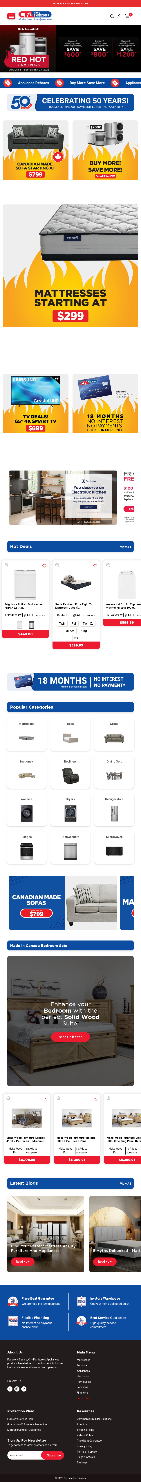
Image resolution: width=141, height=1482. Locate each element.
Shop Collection (70, 1037)
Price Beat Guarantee (89, 1440)
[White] (19, 625)
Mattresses (83, 1359)
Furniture (82, 1365)
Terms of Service (87, 1451)
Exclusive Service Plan (20, 1418)
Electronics (83, 1376)
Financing (82, 1392)
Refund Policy (85, 1435)
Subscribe (54, 1455)
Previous (4, 497)
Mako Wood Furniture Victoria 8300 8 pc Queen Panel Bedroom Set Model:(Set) (76, 1139)
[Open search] (112, 16)
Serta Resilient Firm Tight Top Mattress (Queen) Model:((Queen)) (74, 606)
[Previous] (12, 50)
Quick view (7, 566)
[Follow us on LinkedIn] (23, 1389)
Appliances (83, 1370)
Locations (82, 1387)
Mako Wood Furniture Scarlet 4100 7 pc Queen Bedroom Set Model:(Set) (26, 1139)
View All (126, 547)
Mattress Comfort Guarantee (24, 1429)
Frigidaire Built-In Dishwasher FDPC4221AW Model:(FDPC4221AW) (24, 606)
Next (136, 497)
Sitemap (82, 1462)
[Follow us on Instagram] (16, 1389)
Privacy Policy (85, 1446)
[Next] (128, 50)
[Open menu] (11, 16)
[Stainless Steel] (31, 625)
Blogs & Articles (86, 1457)
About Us (82, 1424)
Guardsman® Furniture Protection (27, 1424)
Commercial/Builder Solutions (94, 1418)
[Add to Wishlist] (44, 566)
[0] (127, 16)
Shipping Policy (85, 1429)
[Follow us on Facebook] (9, 1389)
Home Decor (84, 1381)
